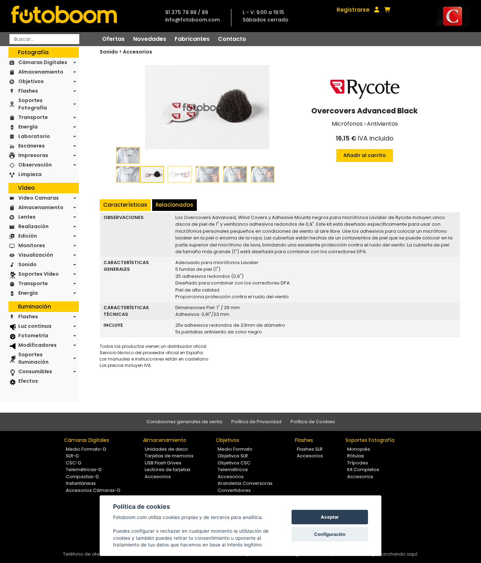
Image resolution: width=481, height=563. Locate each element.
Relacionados (174, 204)
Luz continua (34, 326)
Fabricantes (192, 39)
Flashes (28, 90)
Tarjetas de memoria (169, 455)
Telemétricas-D (84, 469)
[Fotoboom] (64, 16)
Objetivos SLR (233, 455)
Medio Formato (235, 449)
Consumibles (35, 371)
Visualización (35, 254)
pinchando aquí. (399, 554)
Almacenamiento (40, 71)
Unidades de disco (166, 449)
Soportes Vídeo (38, 273)
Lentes (27, 216)
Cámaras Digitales (42, 62)
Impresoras (33, 155)
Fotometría (33, 335)
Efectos (28, 380)
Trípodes (357, 462)
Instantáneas (81, 483)
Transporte (33, 117)
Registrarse (353, 10)
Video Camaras (38, 197)
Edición (27, 235)
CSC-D (73, 462)
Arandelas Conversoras (245, 483)
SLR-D (72, 455)
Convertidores (234, 490)
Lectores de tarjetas (167, 469)
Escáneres (31, 145)
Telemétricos (233, 469)
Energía (28, 126)
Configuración (329, 534)
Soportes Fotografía (32, 104)
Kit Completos (363, 469)
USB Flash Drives (163, 462)
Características (125, 204)
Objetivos (31, 81)
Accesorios (137, 51)
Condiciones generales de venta (184, 421)
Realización (33, 226)
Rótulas (355, 455)
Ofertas (113, 39)
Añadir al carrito (364, 155)
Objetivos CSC (234, 462)
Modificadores (37, 345)
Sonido (27, 264)
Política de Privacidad (256, 421)
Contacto (232, 39)
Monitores (31, 245)
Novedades (149, 39)
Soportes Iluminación (33, 358)
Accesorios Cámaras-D (93, 490)
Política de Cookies (313, 421)
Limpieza (30, 174)
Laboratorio (34, 136)
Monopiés (358, 449)
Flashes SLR (310, 449)
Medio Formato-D (86, 449)
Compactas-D (82, 476)
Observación (35, 164)
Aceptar (330, 517)
